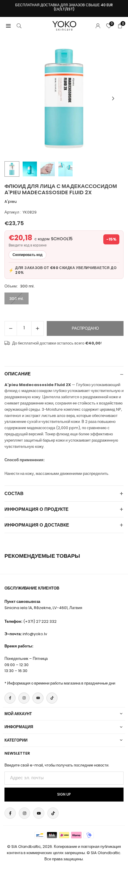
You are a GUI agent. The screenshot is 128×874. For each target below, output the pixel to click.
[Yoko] (64, 25)
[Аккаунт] (98, 26)
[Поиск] (19, 26)
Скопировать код (28, 254)
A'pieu (10, 201)
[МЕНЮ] (8, 26)
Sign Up (64, 794)
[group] (64, 98)
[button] (113, 99)
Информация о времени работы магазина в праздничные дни (61, 683)
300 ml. (16, 298)
